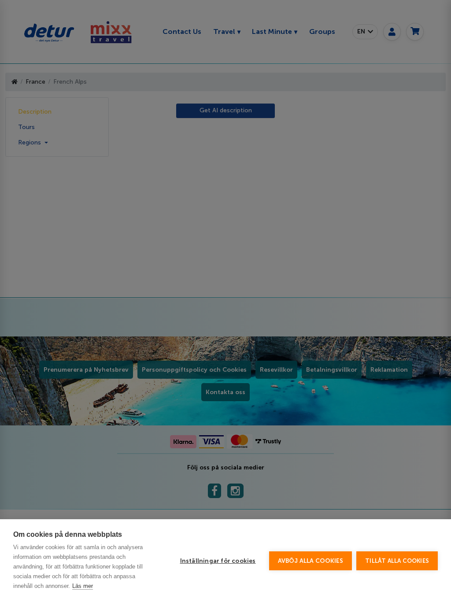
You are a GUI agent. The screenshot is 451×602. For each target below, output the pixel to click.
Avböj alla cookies (311, 561)
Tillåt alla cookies (397, 561)
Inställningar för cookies (218, 561)
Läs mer (82, 586)
